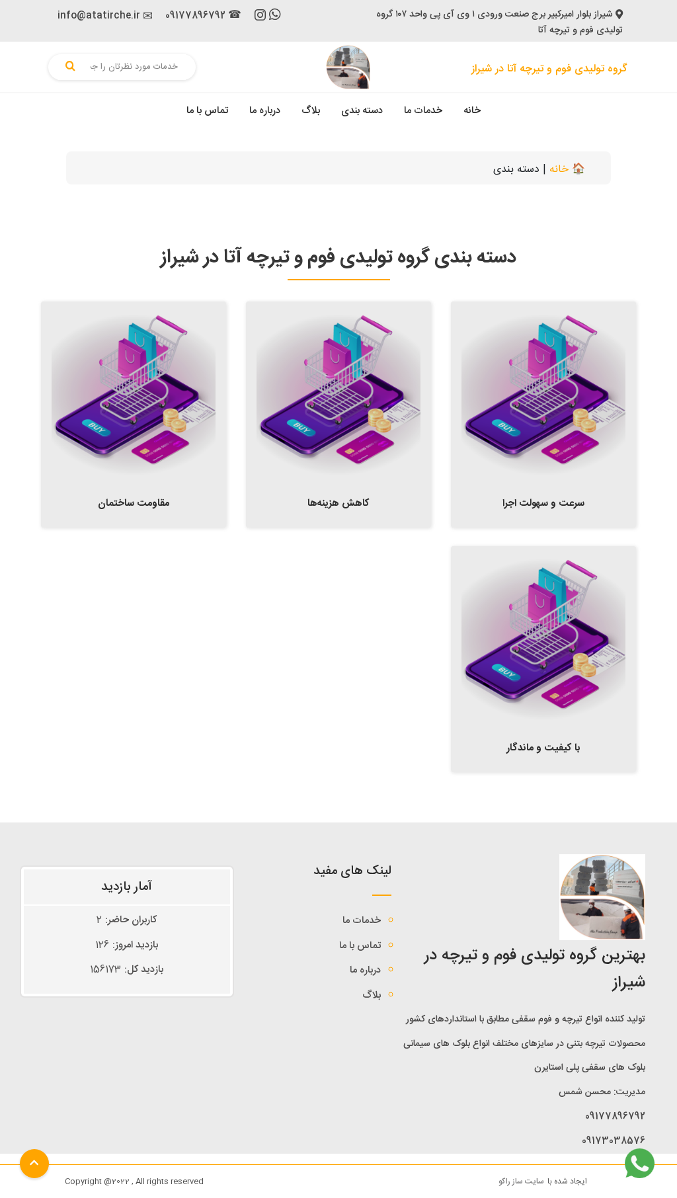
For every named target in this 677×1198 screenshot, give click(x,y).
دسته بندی (362, 110)
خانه (472, 110)
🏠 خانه (567, 170)
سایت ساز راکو (521, 1181)
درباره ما (264, 110)
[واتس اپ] (275, 17)
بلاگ (310, 110)
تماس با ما (207, 110)
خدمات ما (423, 110)
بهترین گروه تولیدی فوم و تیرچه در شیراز (534, 969)
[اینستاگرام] (260, 18)
